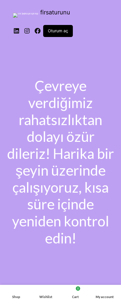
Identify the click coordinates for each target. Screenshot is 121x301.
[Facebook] (37, 30)
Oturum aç (58, 30)
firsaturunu (55, 12)
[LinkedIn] (16, 30)
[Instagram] (27, 30)
